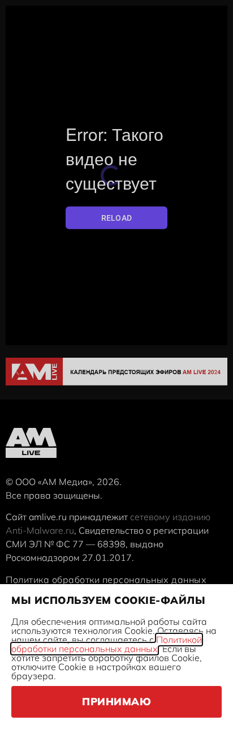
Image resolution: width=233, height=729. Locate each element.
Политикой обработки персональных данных (106, 644)
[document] (116, 364)
